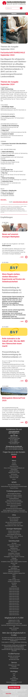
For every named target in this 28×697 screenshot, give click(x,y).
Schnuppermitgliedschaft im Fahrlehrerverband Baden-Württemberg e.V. (14, 640)
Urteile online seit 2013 (14, 609)
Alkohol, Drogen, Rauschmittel (14, 545)
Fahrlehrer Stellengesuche (14, 532)
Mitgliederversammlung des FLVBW (14, 623)
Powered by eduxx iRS (14, 696)
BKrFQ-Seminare (14, 506)
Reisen (14, 574)
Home (14, 673)
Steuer (14, 576)
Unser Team (14, 683)
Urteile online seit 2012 (14, 611)
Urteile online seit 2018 (14, 601)
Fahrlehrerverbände (14, 657)
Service (14, 479)
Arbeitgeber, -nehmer (14, 546)
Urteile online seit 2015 (14, 606)
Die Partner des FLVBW (14, 659)
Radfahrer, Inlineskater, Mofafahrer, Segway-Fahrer (14, 573)
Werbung (14, 584)
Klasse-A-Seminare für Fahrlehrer (14, 505)
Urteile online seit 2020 (14, 598)
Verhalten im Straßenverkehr (14, 581)
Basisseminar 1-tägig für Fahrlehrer (14, 496)
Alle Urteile (14, 543)
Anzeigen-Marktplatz (14, 471)
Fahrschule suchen (14, 466)
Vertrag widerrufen (14, 678)
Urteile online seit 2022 (14, 594)
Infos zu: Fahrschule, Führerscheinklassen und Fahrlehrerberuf (14, 468)
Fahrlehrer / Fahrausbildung (14, 554)
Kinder (14, 564)
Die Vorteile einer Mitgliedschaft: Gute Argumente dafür (14, 637)
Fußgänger (14, 558)
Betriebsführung (14, 548)
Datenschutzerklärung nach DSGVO (14, 682)
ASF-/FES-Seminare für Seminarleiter (14, 508)
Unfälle (14, 578)
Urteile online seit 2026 (14, 588)
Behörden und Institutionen (14, 656)
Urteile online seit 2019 (14, 599)
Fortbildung (14, 464)
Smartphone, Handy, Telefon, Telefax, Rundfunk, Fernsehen (14, 561)
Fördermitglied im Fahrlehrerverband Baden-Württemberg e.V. (14, 643)
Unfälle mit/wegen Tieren (14, 579)
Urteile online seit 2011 (14, 613)
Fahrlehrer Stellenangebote (14, 531)
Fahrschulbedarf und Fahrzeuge (14, 534)
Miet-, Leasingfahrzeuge (14, 566)
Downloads (14, 666)
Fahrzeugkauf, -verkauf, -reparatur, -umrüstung (14, 556)
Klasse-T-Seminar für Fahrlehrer (14, 503)
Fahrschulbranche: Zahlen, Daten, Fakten (14, 525)
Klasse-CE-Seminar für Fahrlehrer (14, 500)
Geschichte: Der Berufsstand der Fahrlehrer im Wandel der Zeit (14, 626)
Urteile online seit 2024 (14, 591)
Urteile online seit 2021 (14, 596)
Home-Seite (8, 693)
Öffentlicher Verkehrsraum (14, 571)
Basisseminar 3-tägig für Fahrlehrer (14, 495)
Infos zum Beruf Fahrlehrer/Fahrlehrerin (14, 522)
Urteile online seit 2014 (14, 608)
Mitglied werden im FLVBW (14, 621)
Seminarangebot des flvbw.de (14, 493)
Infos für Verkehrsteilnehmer (14, 517)
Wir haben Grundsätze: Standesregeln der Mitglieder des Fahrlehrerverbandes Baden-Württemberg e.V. (14, 646)
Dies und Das (14, 551)
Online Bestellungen (14, 668)
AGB (14, 675)
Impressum (14, 680)
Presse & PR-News (14, 488)
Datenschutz (14, 586)
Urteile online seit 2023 (14, 593)
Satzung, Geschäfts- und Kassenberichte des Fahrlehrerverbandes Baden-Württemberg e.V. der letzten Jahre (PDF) (14, 649)
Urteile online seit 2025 (14, 589)
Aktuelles (14, 13)
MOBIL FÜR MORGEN (14, 628)
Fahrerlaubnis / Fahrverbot (14, 553)
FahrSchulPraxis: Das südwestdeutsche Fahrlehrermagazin (14, 486)
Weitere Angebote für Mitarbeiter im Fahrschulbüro (14, 510)
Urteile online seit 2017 (14, 603)
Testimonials (14, 629)
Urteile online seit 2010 (14, 614)
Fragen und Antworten (14, 476)
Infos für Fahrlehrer (14, 520)
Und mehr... (4, 199)
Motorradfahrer (14, 568)
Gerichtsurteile (14, 474)
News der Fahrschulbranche (14, 484)
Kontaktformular (15, 443)
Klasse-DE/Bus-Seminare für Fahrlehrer (14, 501)
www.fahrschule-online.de (20, 202)
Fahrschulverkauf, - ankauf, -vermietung (14, 536)
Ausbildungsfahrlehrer (14, 498)
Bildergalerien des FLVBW (14, 665)
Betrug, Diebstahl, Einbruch (14, 549)
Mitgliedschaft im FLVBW (14, 472)
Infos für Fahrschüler (14, 519)
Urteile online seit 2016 (14, 604)
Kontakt (14, 677)
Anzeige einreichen (14, 537)
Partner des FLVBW (14, 477)
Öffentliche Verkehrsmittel (14, 569)
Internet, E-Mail (14, 563)
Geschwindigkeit (14, 559)
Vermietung (14, 583)
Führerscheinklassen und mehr (14, 524)
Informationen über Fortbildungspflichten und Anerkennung (14, 511)
